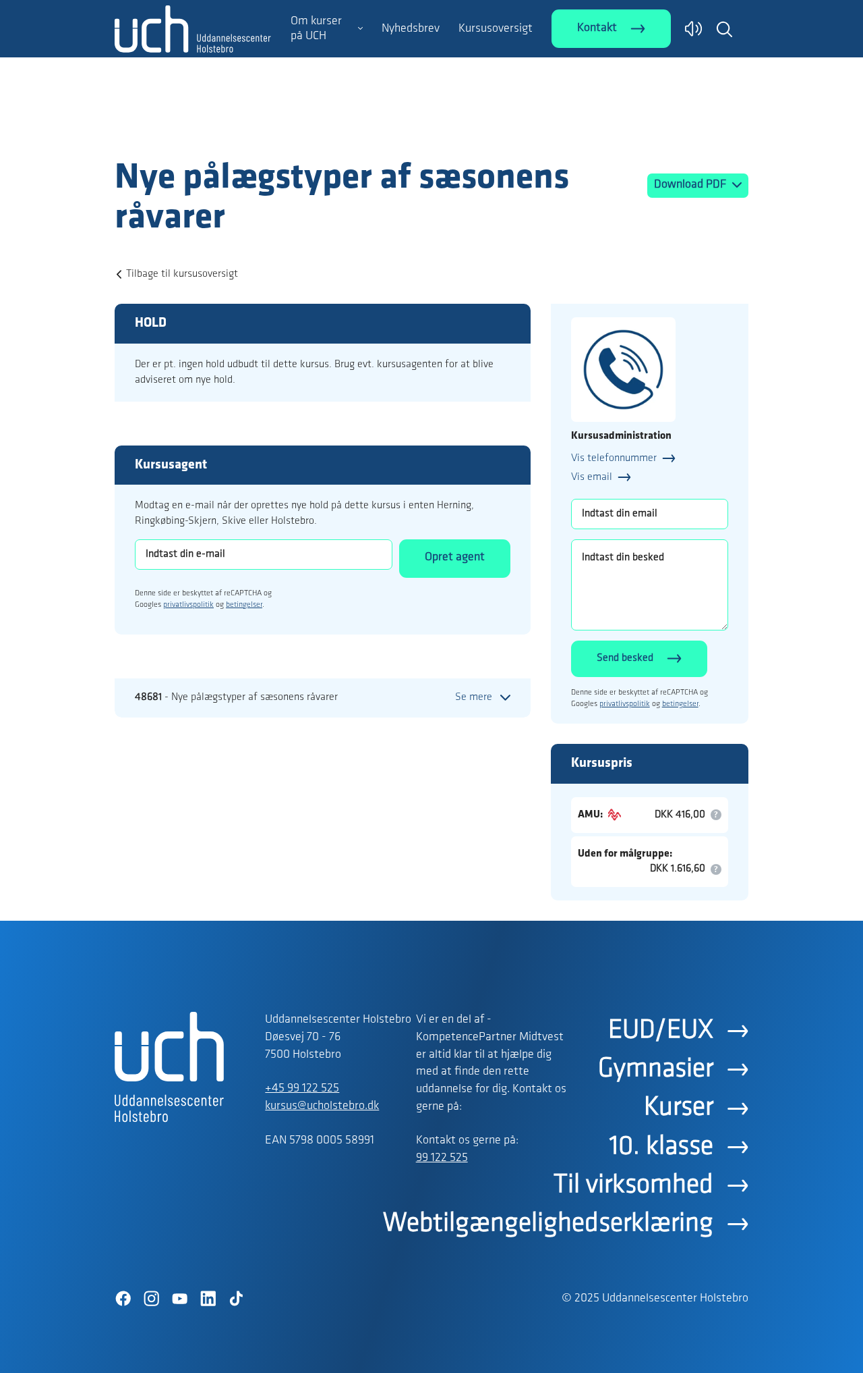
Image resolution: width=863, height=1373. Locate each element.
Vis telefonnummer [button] (614, 458)
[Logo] (193, 130)
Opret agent (455, 557)
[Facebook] (123, 1299)
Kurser (678, 1107)
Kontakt (597, 28)
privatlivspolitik (188, 605)
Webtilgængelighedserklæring (548, 1223)
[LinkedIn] (208, 1299)
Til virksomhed (633, 1185)
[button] (724, 29)
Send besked (625, 658)
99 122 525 (442, 1158)
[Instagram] (151, 1299)
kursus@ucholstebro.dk (322, 1106)
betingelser (244, 605)
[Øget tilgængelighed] (693, 28)
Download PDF (691, 185)
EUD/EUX (660, 1030)
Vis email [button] (591, 477)
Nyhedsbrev (411, 29)
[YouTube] (179, 1299)
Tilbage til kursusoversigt (182, 274)
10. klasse (661, 1146)
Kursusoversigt (495, 29)
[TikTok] (236, 1299)
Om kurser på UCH (316, 29)
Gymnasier (655, 1069)
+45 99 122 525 (302, 1089)
